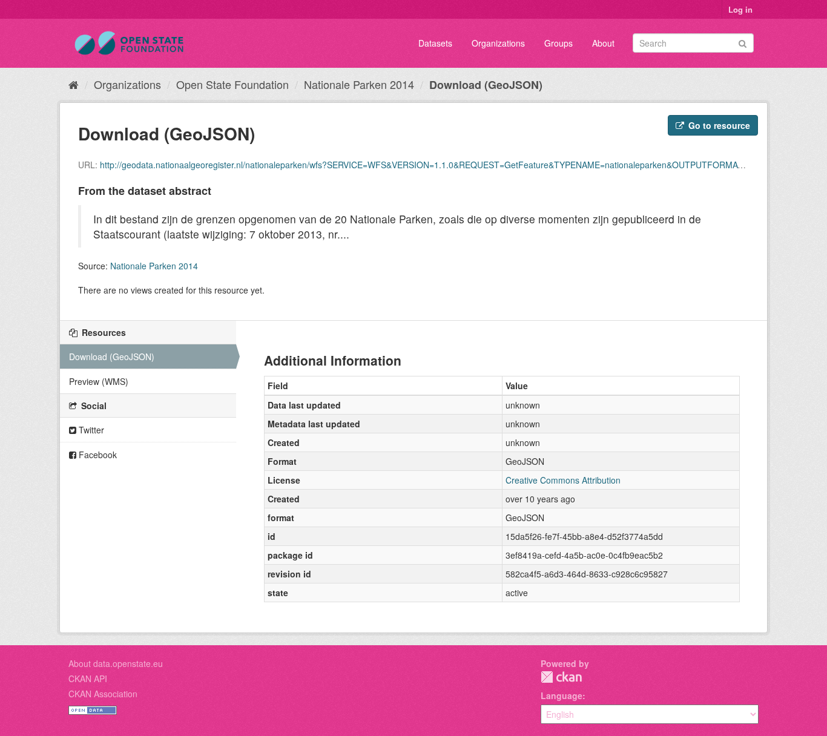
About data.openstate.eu (115, 663)
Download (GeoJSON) (485, 85)
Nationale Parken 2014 (359, 84)
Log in (740, 9)
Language (561, 695)
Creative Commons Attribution (563, 480)
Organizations (498, 43)
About (603, 43)
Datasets (435, 43)
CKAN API (87, 678)
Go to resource (718, 125)
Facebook (96, 454)
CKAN (561, 677)
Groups (558, 43)
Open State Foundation (232, 84)
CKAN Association (102, 694)
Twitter (90, 430)
